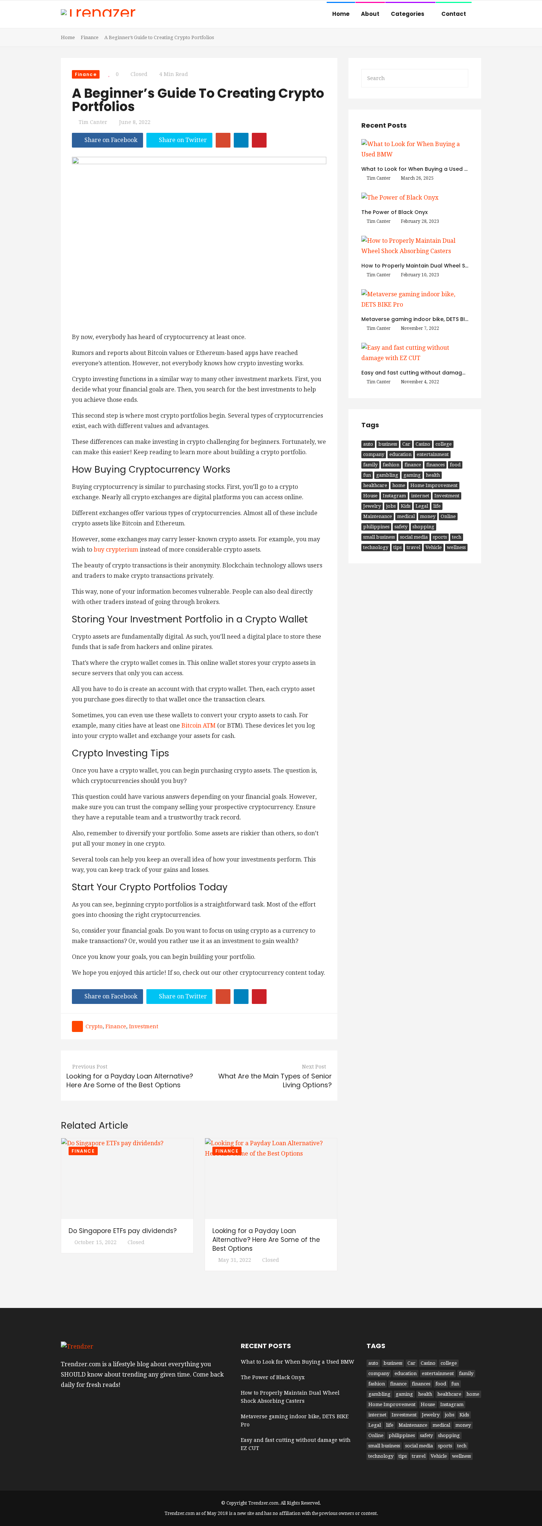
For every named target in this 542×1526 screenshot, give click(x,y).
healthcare (375, 485)
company (373, 454)
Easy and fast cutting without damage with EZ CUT (429, 372)
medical (406, 516)
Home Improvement (434, 485)
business (387, 444)
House (370, 495)
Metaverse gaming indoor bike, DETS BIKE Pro (421, 319)
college (443, 444)
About (370, 14)
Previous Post (89, 1067)
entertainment (433, 454)
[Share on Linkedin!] (241, 140)
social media (414, 537)
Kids (405, 506)
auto (368, 444)
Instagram (394, 495)
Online (448, 516)
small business (379, 537)
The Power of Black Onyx (394, 212)
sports (440, 537)
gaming (412, 475)
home (398, 485)
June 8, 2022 (134, 122)
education (400, 454)
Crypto (94, 1026)
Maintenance (377, 516)
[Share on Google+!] (223, 140)
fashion (391, 464)
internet (420, 495)
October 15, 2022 (95, 1242)
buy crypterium (116, 549)
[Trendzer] (98, 13)
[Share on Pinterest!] (259, 140)
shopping (423, 526)
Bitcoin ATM (198, 725)
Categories (408, 14)
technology (375, 547)
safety (401, 526)
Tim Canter (93, 122)
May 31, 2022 (234, 1260)
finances (435, 464)
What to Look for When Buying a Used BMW (419, 169)
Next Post (314, 1067)
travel (413, 547)
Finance (89, 37)
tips (397, 547)
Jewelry (372, 506)
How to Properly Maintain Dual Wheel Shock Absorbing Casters (446, 265)
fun (367, 475)
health (433, 475)
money (427, 516)
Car (406, 444)
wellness (456, 547)
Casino (423, 444)
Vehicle (433, 547)
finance (115, 1026)
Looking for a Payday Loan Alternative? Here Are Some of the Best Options (129, 1080)
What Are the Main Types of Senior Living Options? (275, 1080)
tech (456, 537)
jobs (391, 506)
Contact (453, 14)
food (455, 464)
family (370, 464)
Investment (143, 1026)
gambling (387, 475)
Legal (422, 506)
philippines (376, 526)
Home (341, 14)
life (437, 506)
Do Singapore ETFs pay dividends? (123, 1230)
